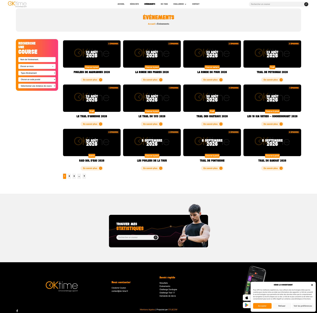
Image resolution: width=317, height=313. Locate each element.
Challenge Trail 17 (167, 293)
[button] (312, 285)
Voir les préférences (303, 306)
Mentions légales (147, 309)
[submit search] (306, 4)
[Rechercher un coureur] (279, 4)
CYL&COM (172, 309)
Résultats (163, 283)
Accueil (151, 24)
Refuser (281, 306)
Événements (164, 286)
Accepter (262, 306)
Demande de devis (167, 296)
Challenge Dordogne (168, 289)
